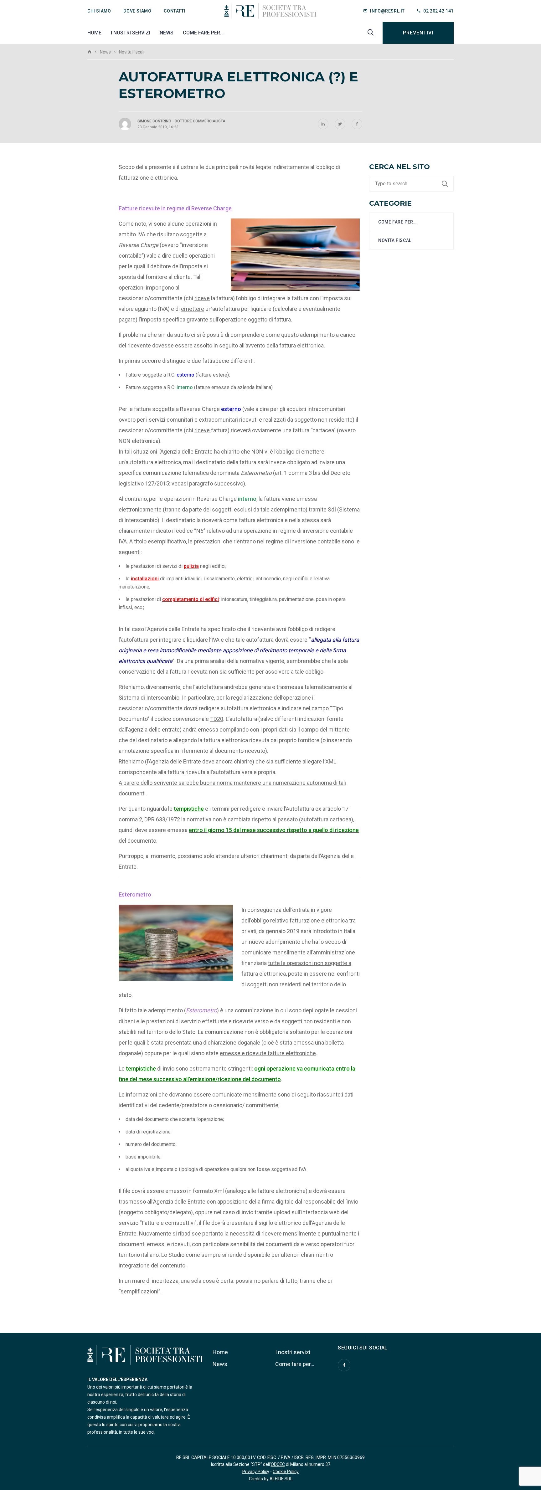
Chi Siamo (99, 10)
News (166, 33)
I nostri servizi (130, 33)
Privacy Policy (255, 1471)
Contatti (174, 10)
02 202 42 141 (438, 10)
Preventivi (418, 33)
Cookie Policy (286, 1471)
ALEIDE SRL (281, 1478)
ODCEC (278, 1464)
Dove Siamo (137, 10)
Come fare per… (203, 33)
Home (94, 33)
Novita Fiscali (395, 240)
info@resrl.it (387, 10)
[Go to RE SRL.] (89, 51)
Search (448, 184)
